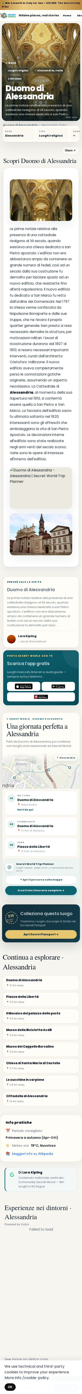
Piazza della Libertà (33, 847)
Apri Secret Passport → (41, 934)
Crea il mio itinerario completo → (41, 890)
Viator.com (38, 1359)
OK (10, 1387)
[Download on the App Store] (23, 686)
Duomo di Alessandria (35, 826)
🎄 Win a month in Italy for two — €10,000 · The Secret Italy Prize (41, 4)
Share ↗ (70, 150)
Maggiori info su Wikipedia (32, 1153)
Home (67, 15)
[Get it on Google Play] (58, 686)
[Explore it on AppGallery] (41, 696)
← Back (10, 63)
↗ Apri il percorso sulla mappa (41, 879)
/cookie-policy (35, 1377)
